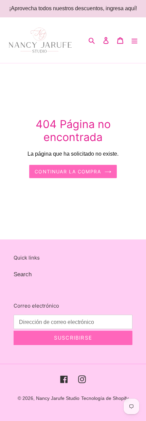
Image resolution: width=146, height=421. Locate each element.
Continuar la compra (68, 171)
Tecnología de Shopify (105, 398)
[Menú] (134, 40)
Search (23, 274)
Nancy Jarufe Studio (57, 398)
